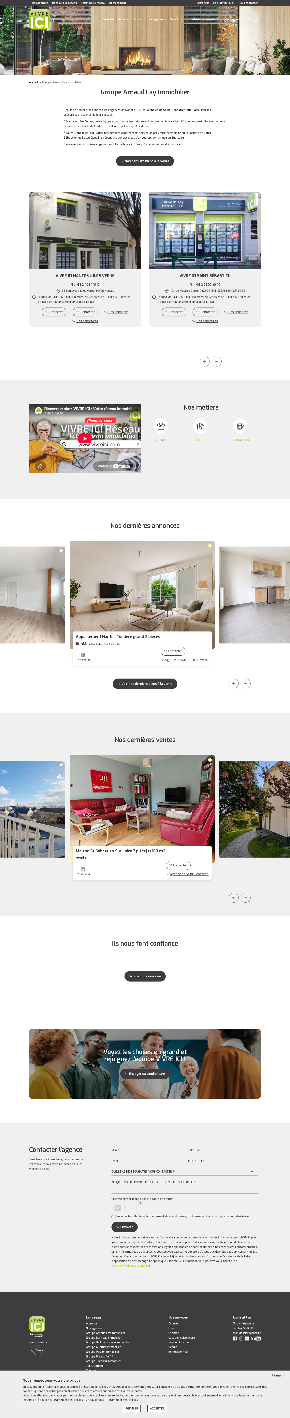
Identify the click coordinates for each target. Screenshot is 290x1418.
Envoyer (126, 1227)
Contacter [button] (88, 312)
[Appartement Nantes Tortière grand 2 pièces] (142, 595)
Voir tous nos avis (147, 976)
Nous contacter (248, 3)
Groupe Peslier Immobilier (102, 1352)
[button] (85, 276)
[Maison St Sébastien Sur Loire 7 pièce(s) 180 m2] (142, 809)
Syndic (175, 19)
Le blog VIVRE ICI (224, 3)
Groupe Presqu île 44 (99, 1356)
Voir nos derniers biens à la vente (147, 684)
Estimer (173, 1333)
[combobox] (184, 1172)
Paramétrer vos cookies (122, 1400)
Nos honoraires (87, 321)
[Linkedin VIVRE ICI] (247, 1339)
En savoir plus (95, 1400)
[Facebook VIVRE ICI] (235, 1339)
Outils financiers (243, 1323)
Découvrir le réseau (64, 3)
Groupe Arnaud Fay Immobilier (105, 1333)
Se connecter (256, 19)
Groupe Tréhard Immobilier (103, 1361)
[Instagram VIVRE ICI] (241, 1339)
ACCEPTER (157, 1408)
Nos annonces (118, 312)
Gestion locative (179, 1342)
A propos (91, 1323)
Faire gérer (155, 19)
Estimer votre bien (237, 19)
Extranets (203, 3)
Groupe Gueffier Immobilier (103, 1347)
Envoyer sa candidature (147, 1074)
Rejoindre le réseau (93, 3)
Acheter (124, 19)
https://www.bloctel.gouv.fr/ (129, 1266)
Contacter (56, 312)
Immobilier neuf (178, 1352)
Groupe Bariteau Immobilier (104, 1338)
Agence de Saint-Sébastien (189, 874)
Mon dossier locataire (247, 1333)
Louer (138, 19)
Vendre (108, 19)
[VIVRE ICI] (39, 19)
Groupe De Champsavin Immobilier (108, 1342)
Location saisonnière (203, 19)
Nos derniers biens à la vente (147, 161)
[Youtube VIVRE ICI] (256, 1339)
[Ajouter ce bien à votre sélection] (61, 551)
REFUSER (131, 1408)
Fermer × (278, 1375)
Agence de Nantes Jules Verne (187, 660)
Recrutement (117, 3)
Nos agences (40, 3)
